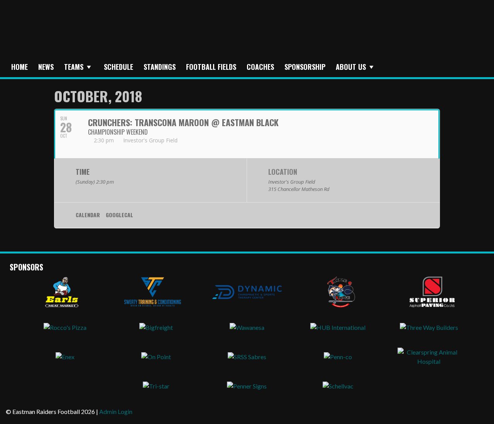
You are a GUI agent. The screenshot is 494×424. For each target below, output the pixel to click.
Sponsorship (304, 67)
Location (282, 172)
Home (19, 67)
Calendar (88, 214)
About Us (351, 67)
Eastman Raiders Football (137, 33)
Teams (73, 67)
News (46, 67)
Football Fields (211, 67)
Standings (160, 67)
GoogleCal (119, 214)
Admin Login (115, 411)
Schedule (118, 67)
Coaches (260, 67)
